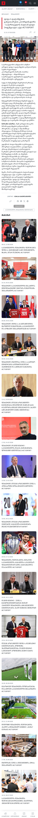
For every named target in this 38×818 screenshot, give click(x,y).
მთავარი (5, 14)
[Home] (3, 3)
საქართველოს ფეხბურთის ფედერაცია (19, 210)
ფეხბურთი (15, 14)
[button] (8, 8)
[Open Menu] (34, 3)
